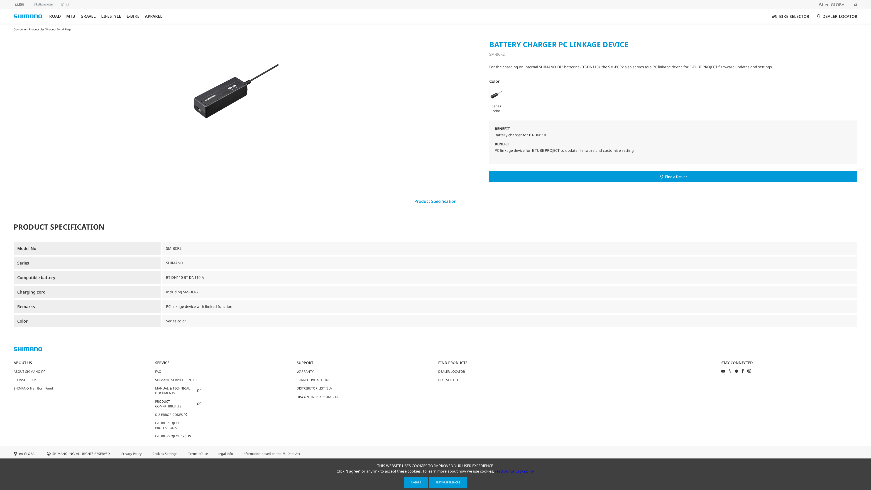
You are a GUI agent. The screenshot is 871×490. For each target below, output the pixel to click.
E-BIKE (133, 16)
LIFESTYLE (111, 16)
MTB (70, 16)
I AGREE (416, 482)
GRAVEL (88, 16)
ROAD (55, 16)
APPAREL (153, 16)
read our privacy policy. (515, 471)
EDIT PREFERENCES (448, 482)
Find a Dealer (676, 176)
